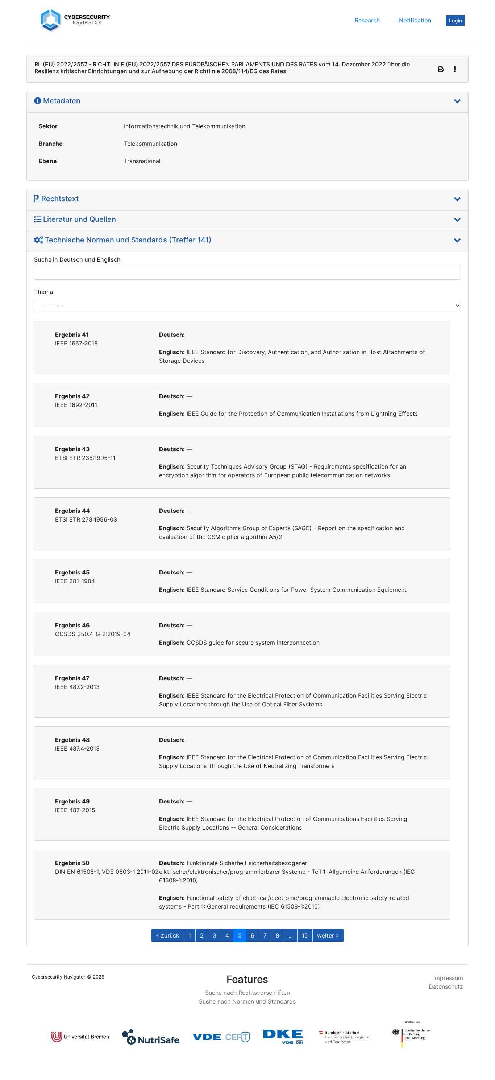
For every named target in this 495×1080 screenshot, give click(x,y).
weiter (328, 935)
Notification (415, 20)
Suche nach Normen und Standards (247, 1001)
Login (455, 20)
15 (305, 935)
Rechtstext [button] (59, 198)
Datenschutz (446, 986)
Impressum (448, 977)
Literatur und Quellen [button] (78, 219)
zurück (167, 935)
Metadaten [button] (60, 100)
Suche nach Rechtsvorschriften (247, 992)
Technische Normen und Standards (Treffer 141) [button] (127, 240)
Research (367, 20)
